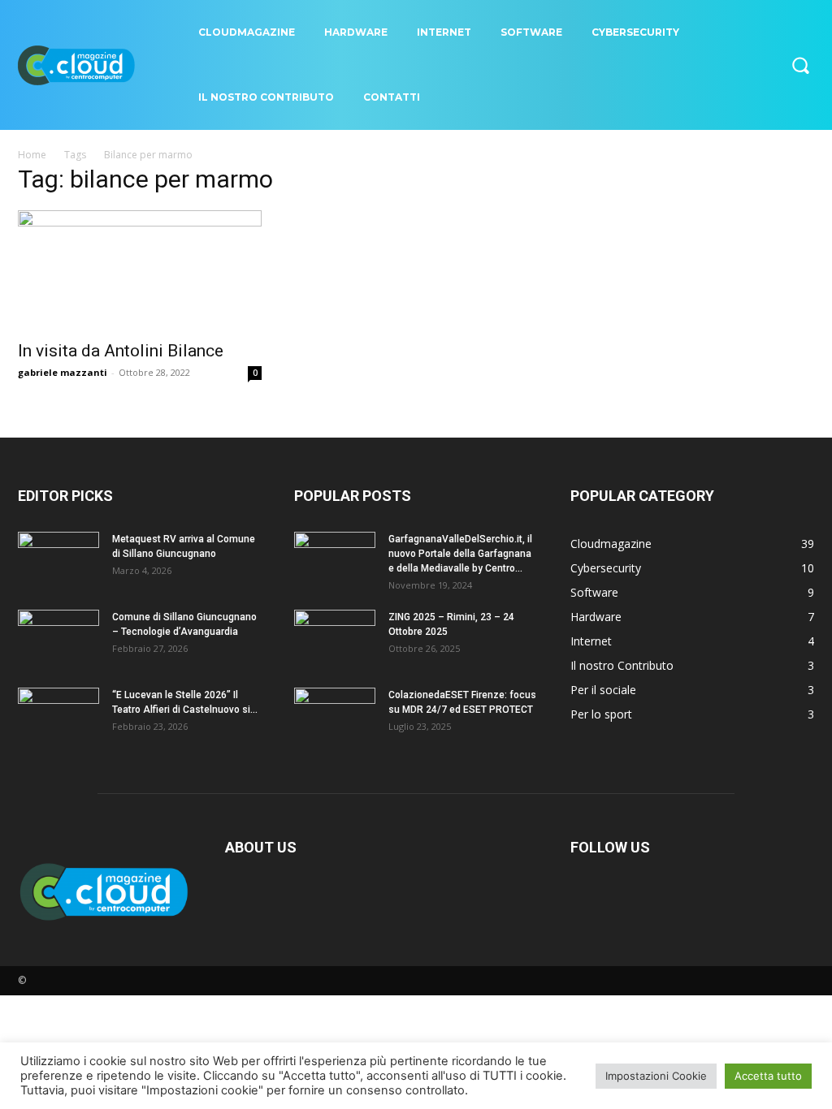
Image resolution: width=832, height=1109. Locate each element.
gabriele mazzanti (62, 372)
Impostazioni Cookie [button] (656, 1075)
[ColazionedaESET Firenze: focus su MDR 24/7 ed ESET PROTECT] (334, 716)
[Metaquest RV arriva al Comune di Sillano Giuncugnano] (58, 560)
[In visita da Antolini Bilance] (140, 270)
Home (32, 155)
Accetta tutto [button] (768, 1075)
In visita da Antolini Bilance (120, 350)
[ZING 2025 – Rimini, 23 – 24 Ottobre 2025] (334, 638)
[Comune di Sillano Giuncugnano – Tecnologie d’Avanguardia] (58, 638)
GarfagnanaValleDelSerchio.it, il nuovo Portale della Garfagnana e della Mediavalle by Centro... (460, 553)
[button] (800, 65)
